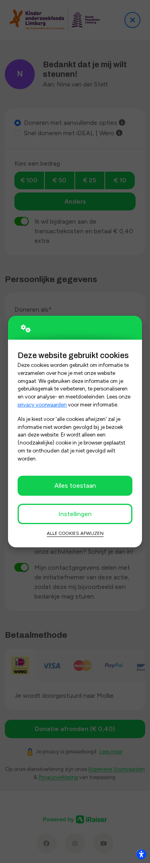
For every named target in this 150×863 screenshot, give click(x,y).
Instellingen (75, 514)
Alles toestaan (75, 485)
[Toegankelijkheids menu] (141, 854)
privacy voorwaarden (42, 404)
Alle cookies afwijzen (75, 533)
